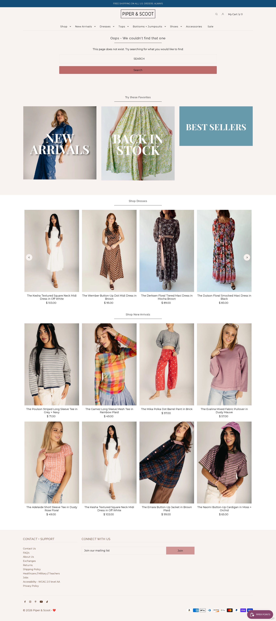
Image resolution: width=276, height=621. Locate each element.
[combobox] (138, 58)
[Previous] (29, 257)
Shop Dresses (138, 200)
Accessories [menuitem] (194, 26)
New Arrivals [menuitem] (83, 26)
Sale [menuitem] (210, 26)
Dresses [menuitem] (105, 26)
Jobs (25, 577)
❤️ (54, 610)
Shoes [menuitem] (174, 26)
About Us (28, 556)
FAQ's (26, 552)
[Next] (247, 257)
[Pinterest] (35, 602)
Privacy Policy (31, 586)
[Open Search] (216, 14)
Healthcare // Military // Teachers (41, 573)
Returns (27, 565)
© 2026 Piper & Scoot (36, 610)
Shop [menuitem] (63, 26)
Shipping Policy (32, 569)
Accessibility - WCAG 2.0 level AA (41, 581)
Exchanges (29, 561)
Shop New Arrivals (138, 314)
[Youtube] (41, 602)
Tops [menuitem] (121, 26)
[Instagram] (30, 602)
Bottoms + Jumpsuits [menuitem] (147, 26)
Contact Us (29, 548)
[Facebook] (25, 602)
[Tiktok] (47, 602)
